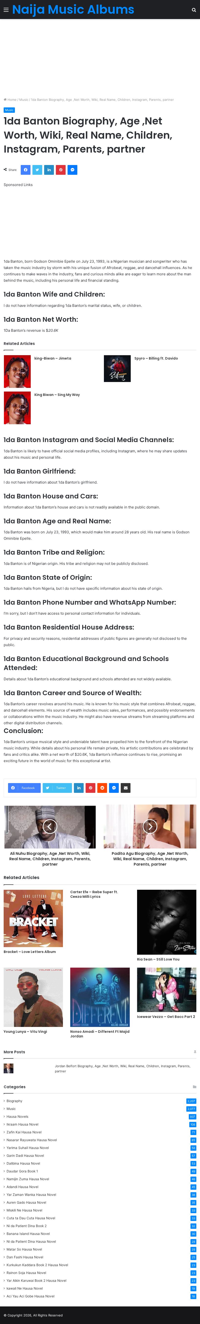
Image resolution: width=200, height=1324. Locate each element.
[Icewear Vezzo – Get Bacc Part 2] (166, 990)
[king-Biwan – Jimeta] (17, 371)
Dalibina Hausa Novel (23, 1163)
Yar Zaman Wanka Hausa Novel (31, 1195)
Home (12, 100)
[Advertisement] (100, 58)
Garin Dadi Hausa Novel (25, 1156)
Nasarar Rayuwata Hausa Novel (32, 1140)
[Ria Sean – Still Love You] (166, 922)
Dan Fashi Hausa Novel (25, 1257)
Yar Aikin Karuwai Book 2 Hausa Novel (36, 1281)
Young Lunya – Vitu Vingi (25, 1031)
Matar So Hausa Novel (24, 1249)
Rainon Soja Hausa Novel (26, 1273)
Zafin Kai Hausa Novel (24, 1132)
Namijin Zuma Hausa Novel (28, 1179)
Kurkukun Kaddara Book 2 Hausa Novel (37, 1265)
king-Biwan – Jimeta (52, 358)
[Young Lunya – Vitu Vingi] (33, 997)
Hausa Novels (17, 1116)
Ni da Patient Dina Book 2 (27, 1226)
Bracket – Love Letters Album (30, 951)
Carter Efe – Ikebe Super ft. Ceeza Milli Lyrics (94, 894)
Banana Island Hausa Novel (28, 1234)
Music (23, 100)
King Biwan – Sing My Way (57, 394)
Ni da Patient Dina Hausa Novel (31, 1241)
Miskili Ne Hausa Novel (24, 1210)
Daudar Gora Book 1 (22, 1171)
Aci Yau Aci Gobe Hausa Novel (30, 1296)
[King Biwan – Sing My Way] (17, 408)
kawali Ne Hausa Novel (25, 1288)
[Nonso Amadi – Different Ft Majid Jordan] (100, 997)
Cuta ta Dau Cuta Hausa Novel (31, 1218)
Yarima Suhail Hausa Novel (28, 1148)
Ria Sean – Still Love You (158, 959)
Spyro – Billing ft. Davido (156, 358)
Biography (14, 1101)
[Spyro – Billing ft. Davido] (117, 368)
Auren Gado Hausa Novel (26, 1202)
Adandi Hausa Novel (22, 1187)
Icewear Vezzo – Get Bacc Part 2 (166, 1016)
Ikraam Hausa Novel (22, 1124)
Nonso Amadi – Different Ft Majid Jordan (100, 1034)
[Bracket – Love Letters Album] (33, 918)
